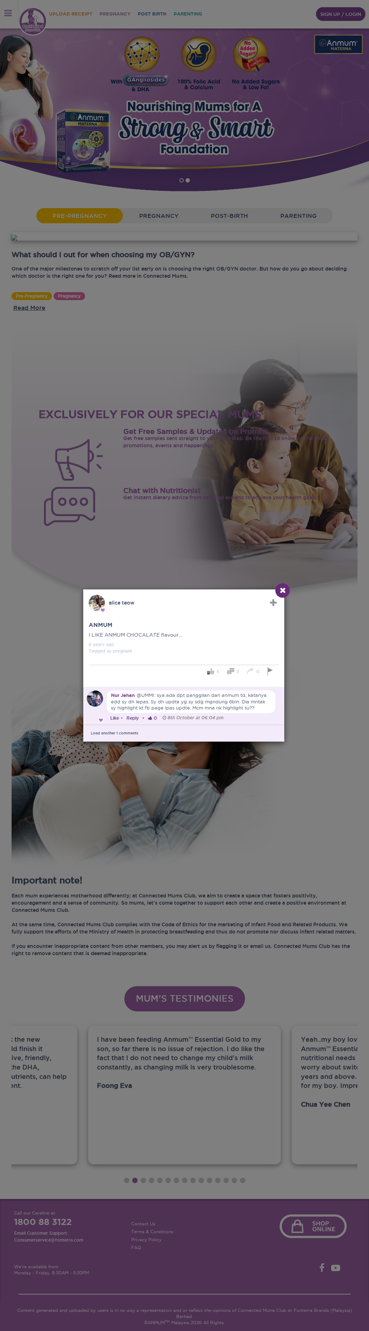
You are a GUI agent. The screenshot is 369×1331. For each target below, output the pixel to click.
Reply (132, 718)
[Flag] (271, 671)
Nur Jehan (123, 695)
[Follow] (273, 602)
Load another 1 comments (114, 733)
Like (114, 718)
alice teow (121, 603)
